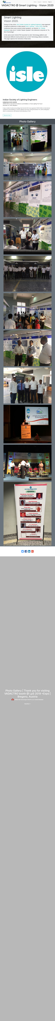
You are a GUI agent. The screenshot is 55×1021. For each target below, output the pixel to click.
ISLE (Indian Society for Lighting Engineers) (29, 24)
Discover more (7, 115)
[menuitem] (35, 2)
